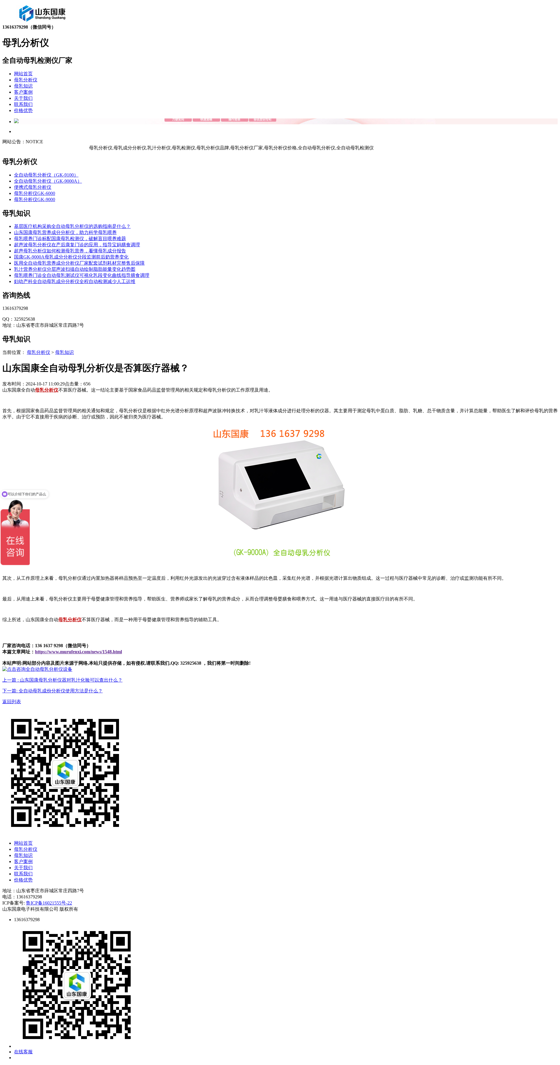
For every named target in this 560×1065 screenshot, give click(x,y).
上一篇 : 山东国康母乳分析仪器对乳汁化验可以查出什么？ (62, 680)
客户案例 (23, 92)
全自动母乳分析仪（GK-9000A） (48, 181)
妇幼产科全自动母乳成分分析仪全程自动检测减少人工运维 (74, 281)
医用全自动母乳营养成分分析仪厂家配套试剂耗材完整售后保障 (79, 263)
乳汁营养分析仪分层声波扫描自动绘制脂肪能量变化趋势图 (74, 269)
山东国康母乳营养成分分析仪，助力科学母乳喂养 (65, 232)
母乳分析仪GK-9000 (34, 199)
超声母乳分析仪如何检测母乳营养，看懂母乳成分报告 (70, 250)
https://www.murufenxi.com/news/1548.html (78, 651)
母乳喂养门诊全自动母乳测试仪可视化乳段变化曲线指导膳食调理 (81, 275)
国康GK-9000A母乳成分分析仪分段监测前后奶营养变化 (71, 256)
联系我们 (23, 104)
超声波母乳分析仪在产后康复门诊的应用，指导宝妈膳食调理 (77, 244)
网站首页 (23, 73)
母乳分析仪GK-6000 (34, 193)
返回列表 (11, 701)
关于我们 (23, 98)
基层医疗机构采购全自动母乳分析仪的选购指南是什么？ (72, 226)
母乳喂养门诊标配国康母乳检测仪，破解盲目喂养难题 (70, 238)
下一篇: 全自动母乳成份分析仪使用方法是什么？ (52, 690)
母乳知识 (23, 85)
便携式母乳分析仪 (32, 187)
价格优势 (23, 110)
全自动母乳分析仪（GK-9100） (46, 174)
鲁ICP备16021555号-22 (49, 902)
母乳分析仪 (25, 79)
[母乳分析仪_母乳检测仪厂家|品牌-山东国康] (42, 22)
